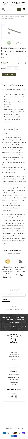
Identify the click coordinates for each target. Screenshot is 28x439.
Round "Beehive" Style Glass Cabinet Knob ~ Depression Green (12, 17)
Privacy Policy (14, 352)
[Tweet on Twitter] (22, 62)
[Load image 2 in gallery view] (18, 43)
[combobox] (13, 9)
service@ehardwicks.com (14, 367)
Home (3, 16)
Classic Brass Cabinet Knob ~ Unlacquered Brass (7, 270)
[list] (14, 269)
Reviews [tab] (5, 299)
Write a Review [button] (15, 295)
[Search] (19, 9)
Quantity (3, 68)
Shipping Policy (14, 354)
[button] (3, 9)
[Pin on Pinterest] (25, 62)
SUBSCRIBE (23, 326)
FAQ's (14, 359)
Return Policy (14, 357)
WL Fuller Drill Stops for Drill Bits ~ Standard (20, 269)
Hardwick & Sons (19, 428)
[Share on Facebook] (18, 62)
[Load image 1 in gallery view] (8, 43)
